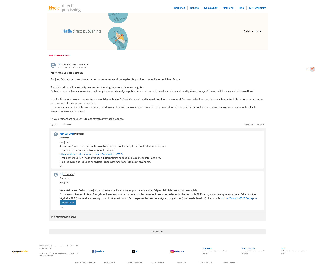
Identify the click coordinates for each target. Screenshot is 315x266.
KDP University (257, 7)
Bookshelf (179, 7)
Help (241, 7)
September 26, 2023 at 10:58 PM (72, 67)
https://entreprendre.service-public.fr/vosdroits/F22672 (91, 153)
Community (210, 7)
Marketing (228, 7)
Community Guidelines (133, 262)
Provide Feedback (229, 262)
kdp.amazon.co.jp (205, 262)
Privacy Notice (109, 262)
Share (68, 124)
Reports (194, 7)
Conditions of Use (157, 262)
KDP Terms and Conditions (85, 262)
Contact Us (181, 262)
